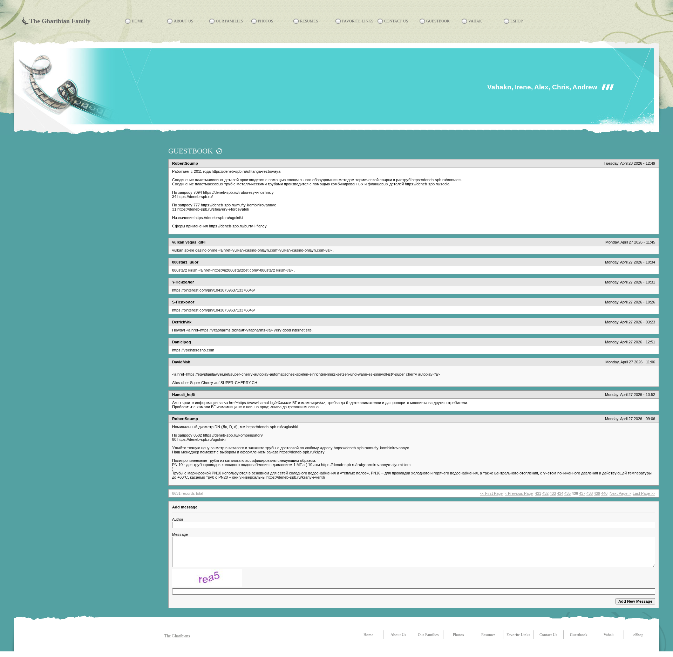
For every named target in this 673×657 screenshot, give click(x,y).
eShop (516, 21)
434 (560, 493)
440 (604, 493)
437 (582, 493)
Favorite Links (357, 21)
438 (589, 493)
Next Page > (620, 493)
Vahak (475, 21)
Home (137, 21)
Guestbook (438, 21)
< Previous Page (519, 493)
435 (567, 493)
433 (553, 493)
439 (597, 493)
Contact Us (396, 21)
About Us (183, 21)
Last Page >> (644, 493)
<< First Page (491, 493)
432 (545, 493)
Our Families (229, 21)
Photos (265, 21)
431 (538, 493)
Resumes (309, 21)
